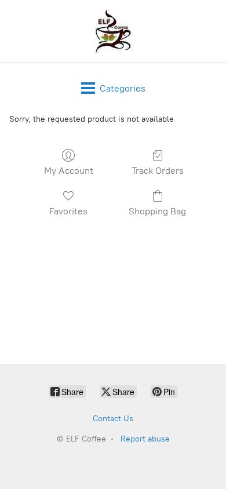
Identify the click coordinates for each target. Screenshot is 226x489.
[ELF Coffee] (113, 31)
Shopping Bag (157, 211)
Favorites (68, 211)
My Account (68, 170)
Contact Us (113, 419)
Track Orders (158, 170)
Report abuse (145, 439)
